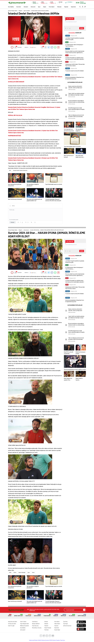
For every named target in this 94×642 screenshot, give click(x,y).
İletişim (36, 640)
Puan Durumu (47, 615)
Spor (39, 6)
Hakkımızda (31, 640)
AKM (10, 170)
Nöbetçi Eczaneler (24, 625)
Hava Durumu (37, 615)
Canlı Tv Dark (23, 621)
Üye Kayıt (65, 623)
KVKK (51, 640)
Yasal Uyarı (63, 640)
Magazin (20, 10)
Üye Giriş (65, 621)
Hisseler (55, 615)
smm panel (22, 629)
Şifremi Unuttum (67, 625)
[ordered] (26, 222)
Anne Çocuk (26, 230)
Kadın (44, 6)
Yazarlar (66, 6)
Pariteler (63, 615)
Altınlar (46, 621)
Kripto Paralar (82, 615)
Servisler (18, 6)
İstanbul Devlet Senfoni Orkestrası (20, 170)
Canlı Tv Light (11, 625)
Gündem (26, 6)
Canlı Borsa (34, 621)
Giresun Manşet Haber (12, 10)
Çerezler (47, 640)
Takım (33, 572)
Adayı (10, 572)
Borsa (9, 615)
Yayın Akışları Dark (24, 623)
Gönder (12, 222)
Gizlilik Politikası (41, 640)
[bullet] (28, 222)
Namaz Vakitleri (18, 615)
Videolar (59, 6)
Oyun (29, 572)
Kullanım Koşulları (56, 640)
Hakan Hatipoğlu (22, 572)
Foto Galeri (51, 6)
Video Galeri (57, 623)
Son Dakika (11, 6)
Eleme (15, 572)
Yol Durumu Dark (12, 623)
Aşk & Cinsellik (27, 10)
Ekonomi (33, 6)
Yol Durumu (72, 615)
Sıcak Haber (57, 629)
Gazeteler (73, 6)
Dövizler (46, 623)
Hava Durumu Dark (12, 621)
